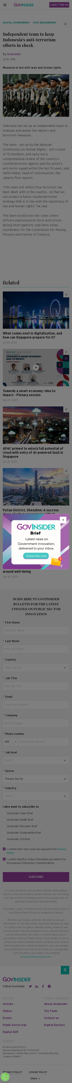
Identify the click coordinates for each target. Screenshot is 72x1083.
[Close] (63, 520)
